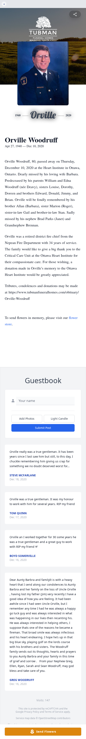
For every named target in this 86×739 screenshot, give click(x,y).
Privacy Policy (31, 711)
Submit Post (43, 428)
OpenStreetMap (47, 718)
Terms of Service (54, 711)
